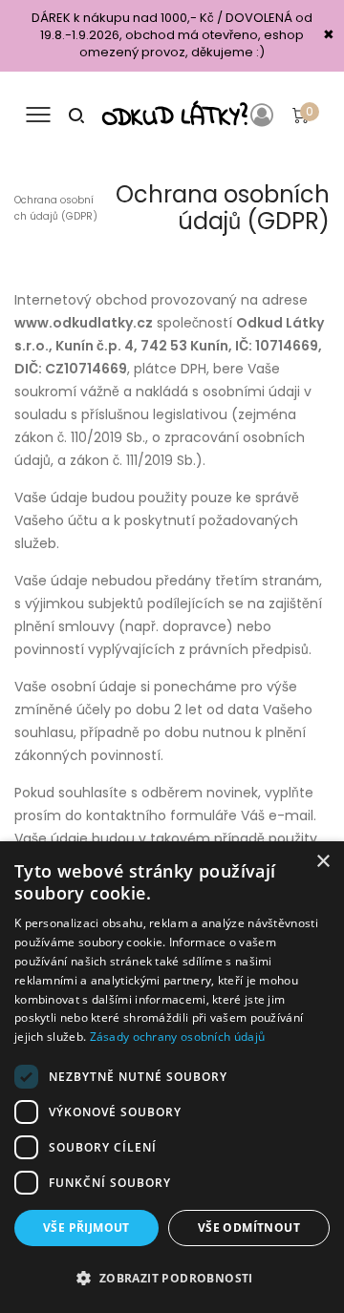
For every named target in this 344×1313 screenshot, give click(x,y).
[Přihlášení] (265, 114)
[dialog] (172, 1077)
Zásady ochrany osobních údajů (178, 1036)
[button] (172, 1278)
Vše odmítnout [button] (249, 1227)
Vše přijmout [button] (86, 1227)
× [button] (322, 862)
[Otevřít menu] (38, 114)
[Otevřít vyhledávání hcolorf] (76, 114)
